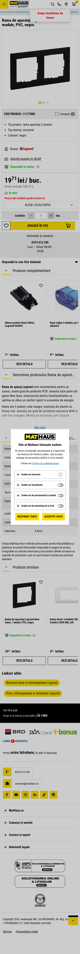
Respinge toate (27, 516)
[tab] (40, 474)
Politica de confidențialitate (45, 463)
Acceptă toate (53, 516)
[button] (28, 474)
